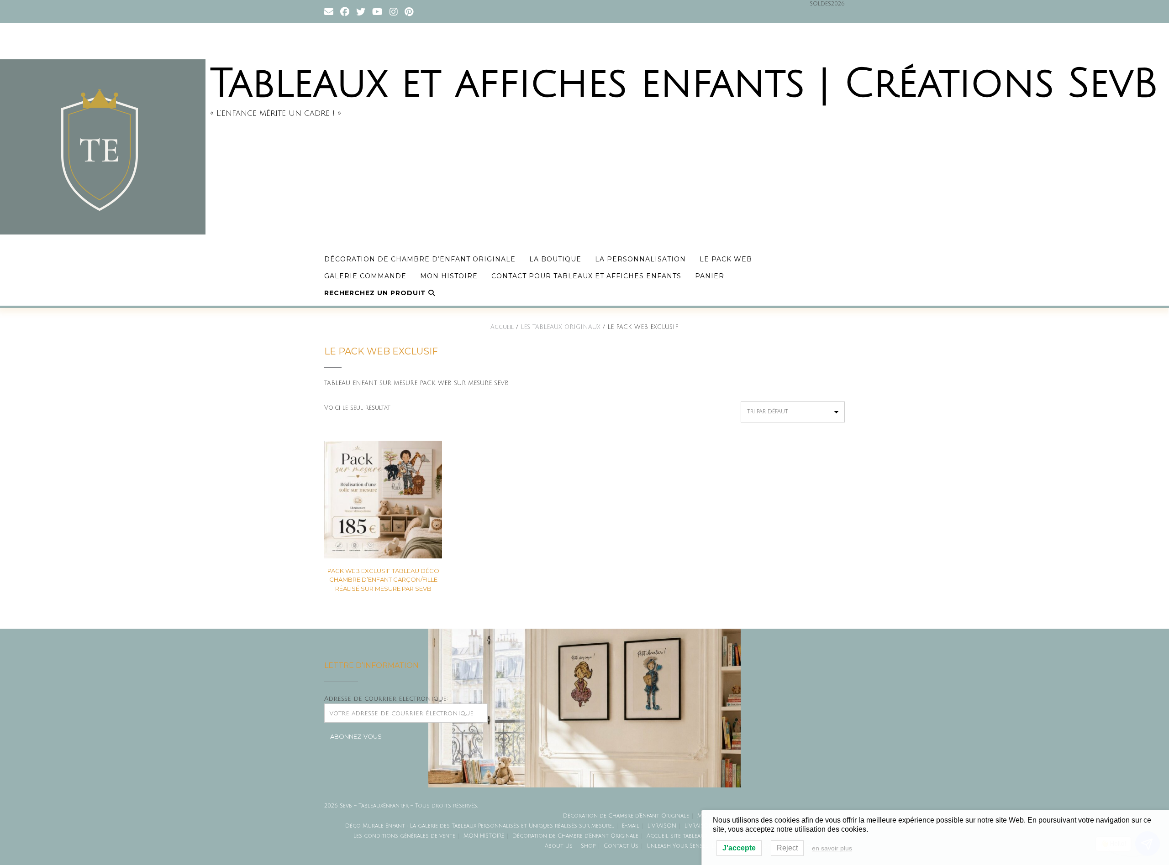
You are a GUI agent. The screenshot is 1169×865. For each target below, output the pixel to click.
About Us (559, 846)
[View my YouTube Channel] (377, 10)
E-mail (630, 826)
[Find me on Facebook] (344, 10)
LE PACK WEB (726, 259)
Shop (588, 846)
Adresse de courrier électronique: (386, 698)
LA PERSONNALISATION (640, 259)
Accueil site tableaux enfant (688, 836)
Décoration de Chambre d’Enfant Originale (420, 259)
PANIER (709, 276)
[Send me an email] (328, 10)
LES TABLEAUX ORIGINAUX (560, 327)
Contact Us (621, 846)
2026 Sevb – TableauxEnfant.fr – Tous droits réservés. (401, 806)
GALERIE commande (365, 276)
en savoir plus (832, 848)
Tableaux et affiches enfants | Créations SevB (684, 83)
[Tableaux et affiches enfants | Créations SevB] (105, 146)
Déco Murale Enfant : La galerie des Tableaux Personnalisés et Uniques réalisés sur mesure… (479, 826)
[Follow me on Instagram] (394, 10)
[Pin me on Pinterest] (409, 10)
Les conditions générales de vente (404, 836)
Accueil (502, 327)
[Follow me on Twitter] (360, 10)
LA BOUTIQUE (555, 259)
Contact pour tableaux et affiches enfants (586, 276)
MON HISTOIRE (449, 276)
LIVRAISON (662, 826)
